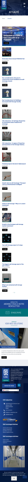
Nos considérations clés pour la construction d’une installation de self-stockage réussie (13, 79)
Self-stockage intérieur (10, 424)
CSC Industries (7, 400)
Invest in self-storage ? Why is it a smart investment (13, 204)
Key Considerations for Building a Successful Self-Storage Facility (11, 100)
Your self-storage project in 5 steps (12, 245)
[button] (24, 3)
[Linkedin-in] (24, 6)
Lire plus (6, 43)
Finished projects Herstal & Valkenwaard (14, 164)
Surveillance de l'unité (8, 347)
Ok (14, 478)
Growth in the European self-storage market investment (12, 225)
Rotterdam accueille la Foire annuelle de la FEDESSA (13, 37)
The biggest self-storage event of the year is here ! (13, 265)
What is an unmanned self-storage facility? (12, 285)
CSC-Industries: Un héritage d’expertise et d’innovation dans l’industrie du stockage (13, 122)
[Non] (25, 477)
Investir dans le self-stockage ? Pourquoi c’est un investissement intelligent (14, 183)
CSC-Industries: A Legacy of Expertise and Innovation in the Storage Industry (13, 143)
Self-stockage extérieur (10, 436)
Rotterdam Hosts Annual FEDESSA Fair (13, 59)
